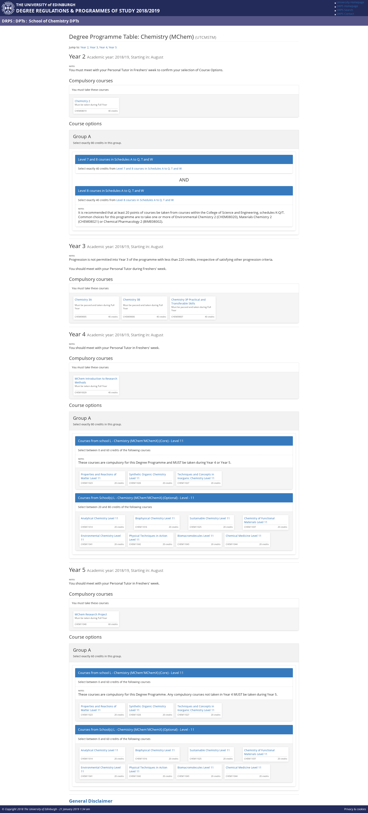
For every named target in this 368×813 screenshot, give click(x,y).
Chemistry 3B (131, 299)
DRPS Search (345, 10)
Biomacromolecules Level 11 (195, 536)
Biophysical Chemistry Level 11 (155, 518)
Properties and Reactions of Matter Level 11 (98, 476)
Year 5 (113, 47)
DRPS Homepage (347, 6)
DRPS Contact (345, 14)
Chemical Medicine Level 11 (243, 536)
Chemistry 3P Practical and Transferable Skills (188, 301)
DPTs (20, 21)
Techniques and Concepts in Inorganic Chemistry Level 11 (195, 476)
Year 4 (103, 47)
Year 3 (94, 47)
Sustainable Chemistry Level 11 (210, 518)
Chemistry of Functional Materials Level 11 (259, 520)
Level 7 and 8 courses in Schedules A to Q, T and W (149, 168)
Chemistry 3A (83, 299)
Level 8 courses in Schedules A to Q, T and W (145, 200)
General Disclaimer (91, 801)
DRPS (7, 21)
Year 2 (84, 47)
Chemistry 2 (82, 101)
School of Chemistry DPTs (54, 21)
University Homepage (350, 2)
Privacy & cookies (355, 809)
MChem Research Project (91, 614)
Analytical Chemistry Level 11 (99, 518)
